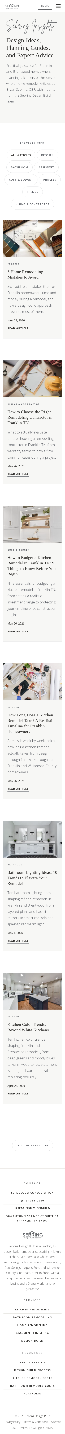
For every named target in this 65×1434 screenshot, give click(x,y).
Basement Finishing (32, 1332)
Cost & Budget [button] (21, 179)
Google (37, 1428)
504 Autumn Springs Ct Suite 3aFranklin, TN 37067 (32, 1218)
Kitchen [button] (47, 155)
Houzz (49, 1428)
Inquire (45, 6)
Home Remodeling (32, 1325)
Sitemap (56, 1422)
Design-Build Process (32, 1370)
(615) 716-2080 (32, 1200)
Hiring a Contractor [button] (32, 204)
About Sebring (32, 1362)
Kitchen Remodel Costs (32, 1378)
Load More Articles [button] (33, 1145)
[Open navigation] (58, 6)
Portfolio (32, 1393)
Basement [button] (46, 167)
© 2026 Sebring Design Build (32, 1416)
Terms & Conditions (36, 1422)
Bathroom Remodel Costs (32, 1385)
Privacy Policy (12, 1422)
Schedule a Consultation (32, 1192)
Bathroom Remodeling (32, 1317)
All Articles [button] (21, 155)
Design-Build (32, 1340)
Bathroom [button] (19, 167)
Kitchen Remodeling (32, 1309)
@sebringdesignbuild (32, 1208)
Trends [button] (32, 191)
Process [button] (49, 179)
